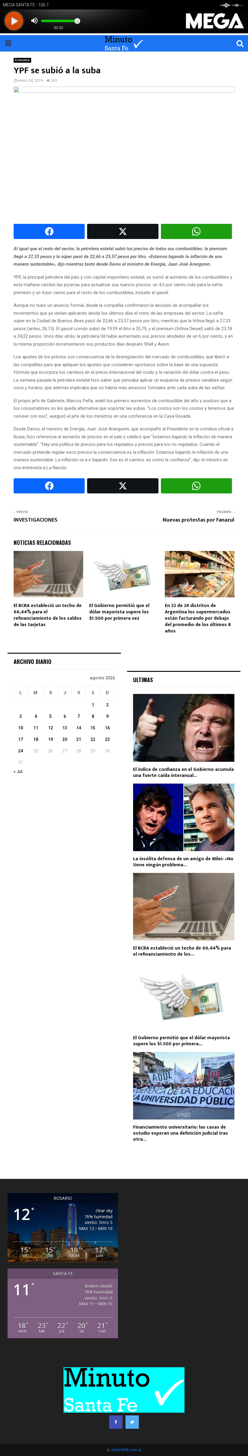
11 (35, 727)
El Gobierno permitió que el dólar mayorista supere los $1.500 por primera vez (119, 612)
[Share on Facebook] (49, 231)
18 (35, 739)
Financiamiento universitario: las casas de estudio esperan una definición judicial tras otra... (180, 1133)
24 (20, 750)
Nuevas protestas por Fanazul (198, 520)
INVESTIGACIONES (35, 520)
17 (20, 739)
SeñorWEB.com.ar (126, 1450)
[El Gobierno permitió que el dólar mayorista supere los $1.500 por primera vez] (183, 996)
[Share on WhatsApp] (196, 231)
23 (107, 739)
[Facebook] (115, 1422)
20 (64, 739)
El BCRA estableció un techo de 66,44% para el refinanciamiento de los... (182, 951)
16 (107, 727)
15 (92, 727)
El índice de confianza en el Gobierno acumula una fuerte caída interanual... (183, 772)
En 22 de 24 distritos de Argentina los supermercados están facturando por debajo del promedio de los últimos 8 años (198, 618)
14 (78, 727)
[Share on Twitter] (122, 231)
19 (50, 739)
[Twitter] (132, 1422)
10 (20, 727)
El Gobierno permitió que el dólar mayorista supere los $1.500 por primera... (181, 1041)
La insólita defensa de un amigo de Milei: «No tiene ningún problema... (183, 862)
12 (50, 727)
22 (92, 739)
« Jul (18, 771)
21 (78, 739)
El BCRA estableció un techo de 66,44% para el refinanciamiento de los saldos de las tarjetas (48, 615)
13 (64, 727)
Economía (22, 60)
